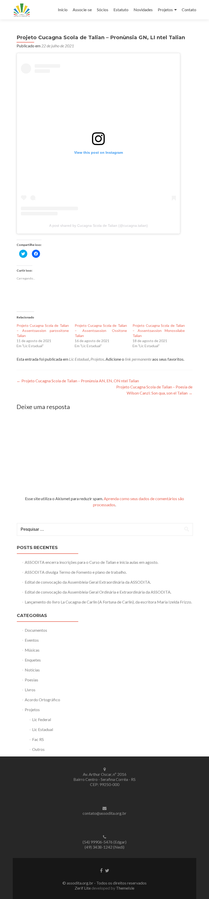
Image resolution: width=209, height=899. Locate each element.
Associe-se (82, 9)
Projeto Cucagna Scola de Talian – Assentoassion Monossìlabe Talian (159, 330)
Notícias (32, 669)
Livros (30, 689)
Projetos (165, 9)
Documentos (36, 630)
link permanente (138, 359)
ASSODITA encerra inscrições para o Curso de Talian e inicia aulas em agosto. (91, 562)
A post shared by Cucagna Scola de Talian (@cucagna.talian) (98, 225)
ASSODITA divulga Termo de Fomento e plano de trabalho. (76, 572)
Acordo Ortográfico (42, 699)
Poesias (31, 679)
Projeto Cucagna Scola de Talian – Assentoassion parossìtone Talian (43, 330)
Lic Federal (41, 719)
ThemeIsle (125, 888)
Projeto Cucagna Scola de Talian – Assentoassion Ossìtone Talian (101, 330)
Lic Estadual (79, 359)
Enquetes (33, 659)
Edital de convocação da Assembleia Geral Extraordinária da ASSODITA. (88, 582)
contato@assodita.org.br (104, 813)
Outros (38, 749)
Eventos (32, 640)
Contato (189, 9)
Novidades (143, 9)
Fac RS (38, 739)
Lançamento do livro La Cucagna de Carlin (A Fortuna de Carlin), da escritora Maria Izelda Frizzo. (108, 601)
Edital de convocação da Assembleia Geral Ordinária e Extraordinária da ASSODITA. (98, 591)
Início (63, 9)
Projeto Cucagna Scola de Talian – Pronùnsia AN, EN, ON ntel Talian (78, 380)
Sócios (102, 9)
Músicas (32, 650)
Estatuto (120, 9)
